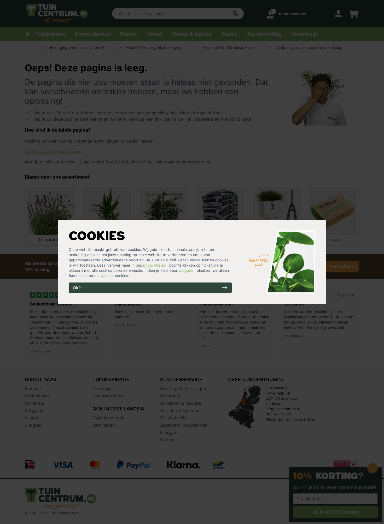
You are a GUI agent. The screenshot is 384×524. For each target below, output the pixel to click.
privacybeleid (154, 265)
